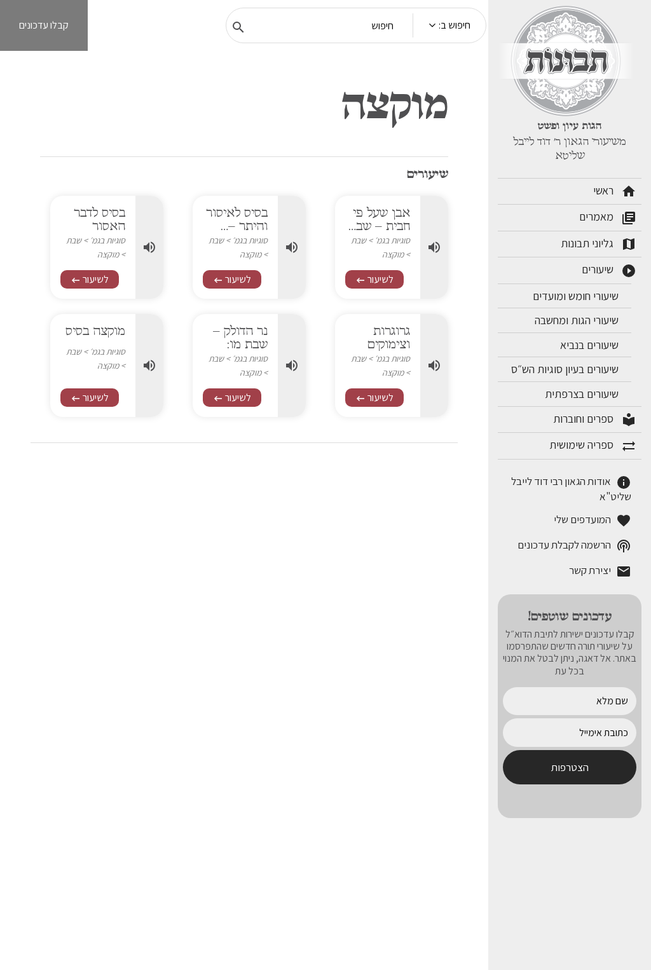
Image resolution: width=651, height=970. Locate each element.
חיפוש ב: (454, 25)
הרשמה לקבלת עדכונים (574, 546)
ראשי (614, 191)
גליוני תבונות (598, 244)
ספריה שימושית (592, 445)
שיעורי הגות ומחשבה (578, 320)
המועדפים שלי (592, 520)
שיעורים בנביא (590, 345)
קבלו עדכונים (44, 25)
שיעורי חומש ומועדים (577, 296)
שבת (358, 240)
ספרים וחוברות (594, 419)
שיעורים (609, 270)
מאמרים (607, 217)
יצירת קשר (600, 571)
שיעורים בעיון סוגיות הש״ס (566, 369)
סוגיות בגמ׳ (392, 240)
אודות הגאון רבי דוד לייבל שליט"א (571, 488)
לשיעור (374, 279)
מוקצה (393, 254)
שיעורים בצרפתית (583, 393)
